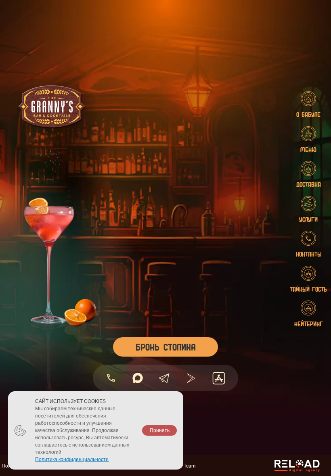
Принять (160, 430)
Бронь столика (166, 347)
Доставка (308, 184)
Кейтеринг (308, 324)
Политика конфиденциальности (72, 459)
